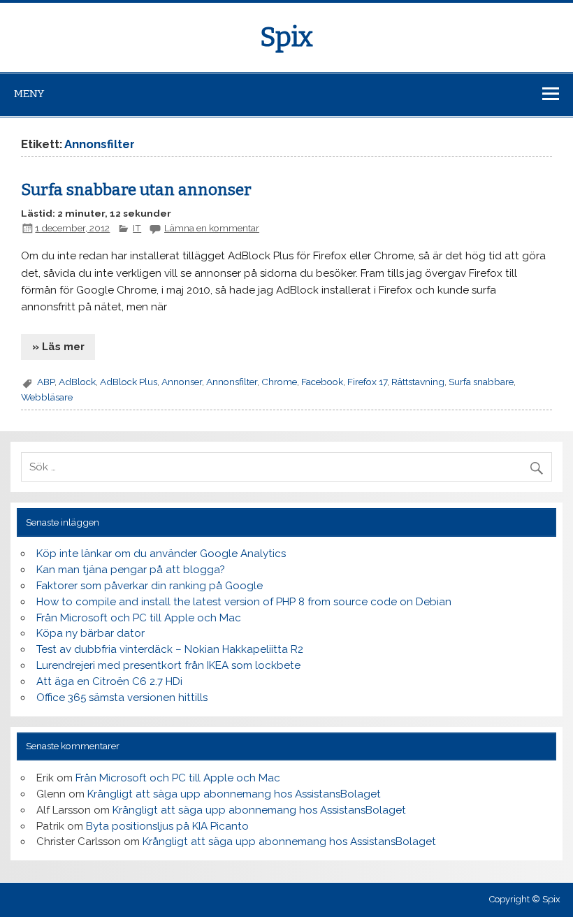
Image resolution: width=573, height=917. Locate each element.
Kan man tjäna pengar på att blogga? (130, 569)
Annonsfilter (231, 381)
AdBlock (77, 381)
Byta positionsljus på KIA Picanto (167, 826)
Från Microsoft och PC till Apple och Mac (138, 618)
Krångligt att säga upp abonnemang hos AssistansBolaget (234, 794)
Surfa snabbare (481, 381)
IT (137, 227)
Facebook (322, 381)
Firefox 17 (367, 381)
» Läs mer (58, 346)
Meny (29, 93)
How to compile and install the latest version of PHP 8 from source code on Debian (243, 601)
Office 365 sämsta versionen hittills (122, 697)
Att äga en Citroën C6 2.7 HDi (109, 681)
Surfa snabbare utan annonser (136, 189)
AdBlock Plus (128, 381)
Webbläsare (47, 397)
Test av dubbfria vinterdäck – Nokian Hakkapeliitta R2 (169, 649)
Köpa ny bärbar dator (90, 633)
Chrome (279, 381)
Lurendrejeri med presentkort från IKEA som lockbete (168, 665)
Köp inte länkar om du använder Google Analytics (161, 553)
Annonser (181, 381)
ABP (46, 381)
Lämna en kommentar (211, 227)
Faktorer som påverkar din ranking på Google (149, 585)
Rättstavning (417, 381)
